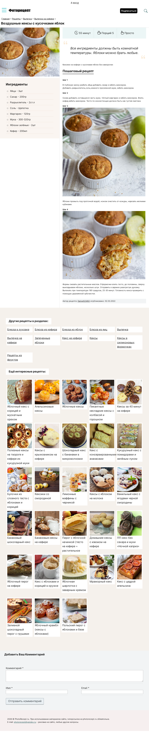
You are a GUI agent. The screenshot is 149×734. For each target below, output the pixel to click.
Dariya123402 (84, 301)
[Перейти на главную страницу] (20, 11)
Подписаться (128, 10)
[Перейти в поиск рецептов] (146, 11)
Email (85, 687)
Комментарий (14, 668)
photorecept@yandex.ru (25, 722)
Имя (9, 687)
